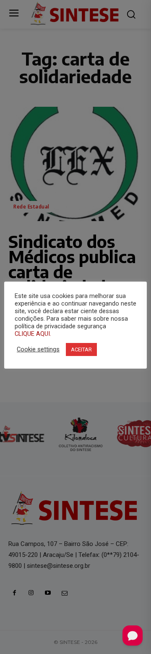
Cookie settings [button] (38, 349)
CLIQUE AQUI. (33, 334)
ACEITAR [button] (81, 349)
